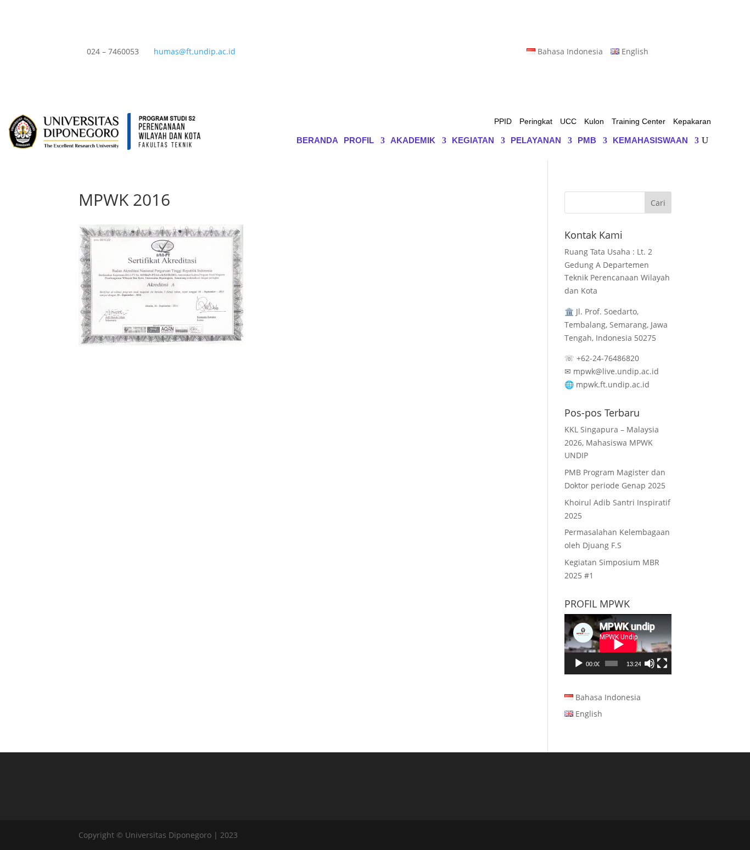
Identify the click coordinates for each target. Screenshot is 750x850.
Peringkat (535, 121)
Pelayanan (536, 141)
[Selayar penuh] (662, 663)
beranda (317, 141)
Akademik (412, 141)
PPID (503, 121)
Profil (359, 141)
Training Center (638, 121)
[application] (617, 644)
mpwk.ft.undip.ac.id (613, 384)
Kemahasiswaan (650, 141)
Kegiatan (473, 141)
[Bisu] (649, 663)
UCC (568, 121)
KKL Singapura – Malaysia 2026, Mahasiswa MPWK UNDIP (611, 442)
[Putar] (578, 663)
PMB (587, 141)
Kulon (594, 121)
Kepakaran (692, 121)
